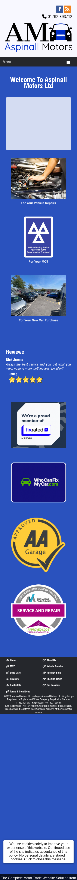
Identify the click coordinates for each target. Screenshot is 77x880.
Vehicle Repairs (55, 666)
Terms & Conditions (20, 691)
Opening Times (54, 679)
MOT (12, 666)
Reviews (14, 679)
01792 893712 (60, 16)
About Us (51, 660)
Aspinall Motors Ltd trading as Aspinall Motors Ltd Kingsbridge (43, 696)
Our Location (53, 685)
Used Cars (15, 672)
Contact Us (15, 685)
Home (13, 660)
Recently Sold (54, 672)
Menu (7, 62)
